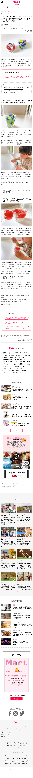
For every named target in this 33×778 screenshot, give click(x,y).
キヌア (12, 366)
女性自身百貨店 (24, 761)
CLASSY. (8, 755)
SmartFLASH (23, 758)
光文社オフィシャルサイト (11, 745)
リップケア (13, 364)
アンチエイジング (18, 373)
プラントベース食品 (7, 357)
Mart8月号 (5, 366)
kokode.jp (8, 761)
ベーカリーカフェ (20, 359)
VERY (14, 755)
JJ (3, 755)
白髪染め (21, 364)
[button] (1, 7)
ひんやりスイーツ (15, 28)
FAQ (16, 742)
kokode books (8, 763)
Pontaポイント (25, 353)
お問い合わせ (8, 743)
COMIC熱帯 (4, 760)
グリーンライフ (7, 368)
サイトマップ (16, 747)
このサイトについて (9, 742)
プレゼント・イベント (21, 726)
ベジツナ (28, 364)
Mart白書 (3, 736)
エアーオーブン (20, 357)
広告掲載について (23, 743)
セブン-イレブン (24, 28)
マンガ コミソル (20, 760)
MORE (16, 431)
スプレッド (5, 364)
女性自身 (16, 758)
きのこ (18, 370)
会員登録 (15, 743)
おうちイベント (27, 370)
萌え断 (4, 353)
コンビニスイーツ (6, 28)
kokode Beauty (15, 761)
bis (18, 756)
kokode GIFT (25, 763)
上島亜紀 (15, 353)
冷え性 (26, 366)
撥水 (29, 361)
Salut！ (23, 368)
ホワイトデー (14, 361)
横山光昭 (23, 361)
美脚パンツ (19, 366)
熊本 (9, 353)
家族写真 (11, 370)
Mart (29, 755)
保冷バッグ (19, 355)
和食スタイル (9, 758)
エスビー (15, 368)
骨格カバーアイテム (8, 359)
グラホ (12, 355)
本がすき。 (28, 760)
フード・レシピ (16, 7)
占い (17, 728)
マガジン (18, 730)
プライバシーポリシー (23, 745)
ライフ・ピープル (5, 734)
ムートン (4, 370)
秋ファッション (7, 373)
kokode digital (17, 763)
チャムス (5, 355)
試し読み (16, 699)
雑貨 (6, 7)
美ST (15, 756)
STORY (19, 755)
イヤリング (6, 361)
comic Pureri (12, 760)
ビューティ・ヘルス (5, 732)
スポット (3, 730)
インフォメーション (24, 742)
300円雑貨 (27, 355)
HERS (24, 755)
